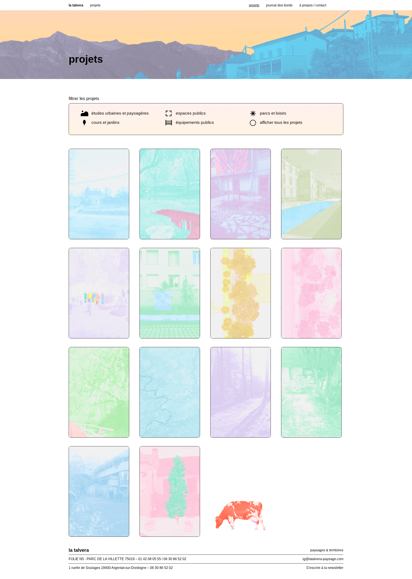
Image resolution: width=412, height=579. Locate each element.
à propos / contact (312, 5)
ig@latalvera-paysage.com (323, 559)
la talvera (76, 5)
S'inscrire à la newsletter (324, 568)
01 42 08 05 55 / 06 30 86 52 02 (162, 559)
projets (254, 5)
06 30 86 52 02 (161, 568)
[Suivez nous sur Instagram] (334, 3)
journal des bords (279, 5)
